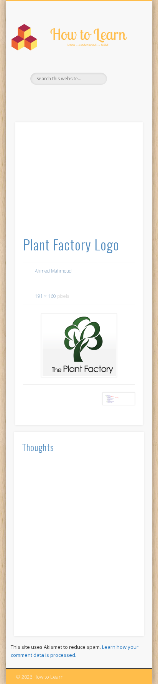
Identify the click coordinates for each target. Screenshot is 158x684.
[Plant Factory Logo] (79, 345)
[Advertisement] (79, 181)
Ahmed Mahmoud (53, 271)
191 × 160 (45, 296)
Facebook (78, 98)
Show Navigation (124, 68)
